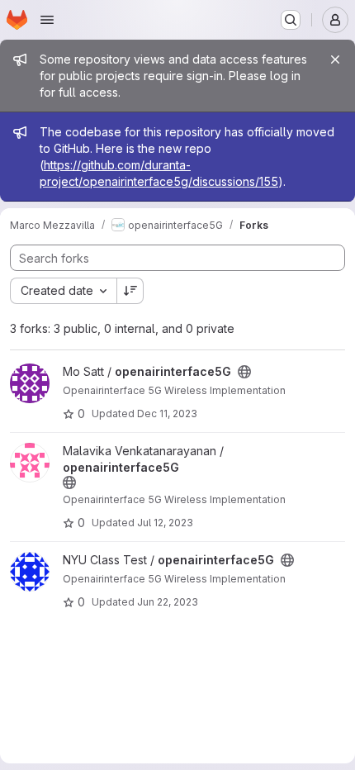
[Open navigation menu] (47, 20)
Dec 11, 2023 (167, 413)
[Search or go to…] (291, 20)
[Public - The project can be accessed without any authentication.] (244, 371)
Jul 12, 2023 (165, 522)
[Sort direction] (130, 291)
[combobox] (63, 291)
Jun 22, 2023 (167, 602)
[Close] (335, 59)
